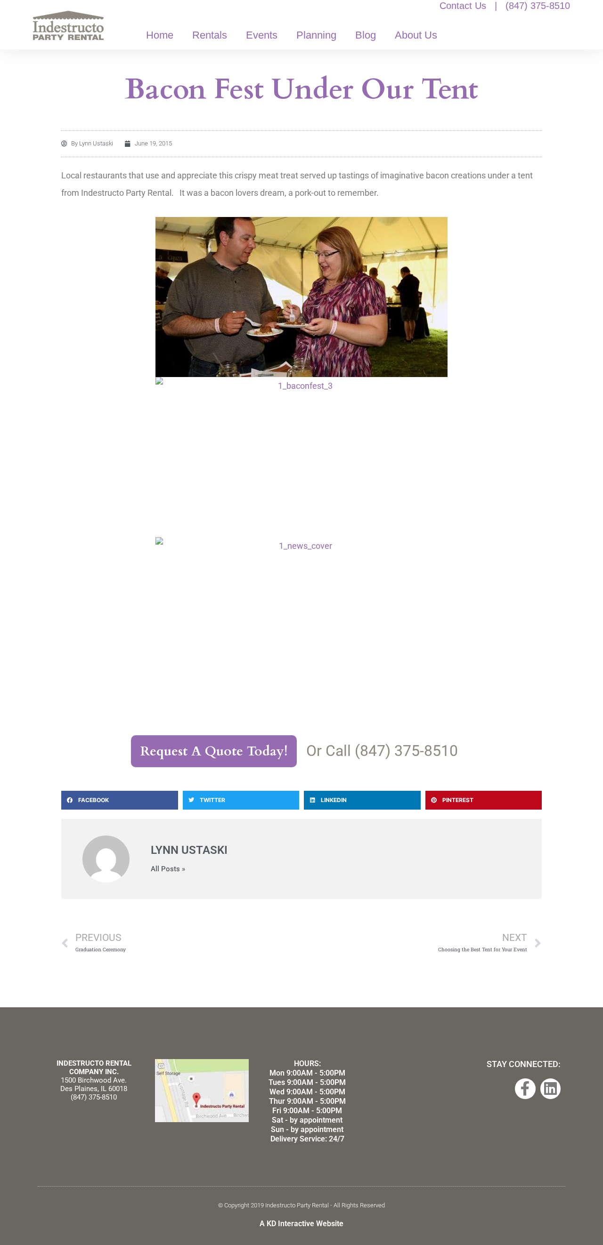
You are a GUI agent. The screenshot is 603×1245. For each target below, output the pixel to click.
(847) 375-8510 (537, 5)
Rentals (209, 35)
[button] (119, 800)
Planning (316, 35)
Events (261, 35)
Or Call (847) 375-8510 (382, 751)
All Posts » (168, 869)
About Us (416, 35)
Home (159, 35)
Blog (365, 35)
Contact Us (463, 5)
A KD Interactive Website (301, 1223)
